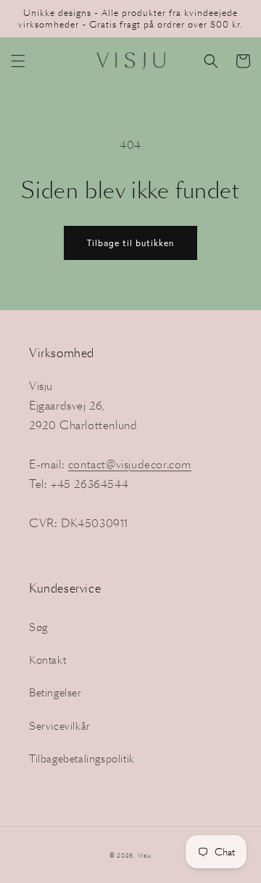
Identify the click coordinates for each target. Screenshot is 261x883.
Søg (38, 627)
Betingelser (55, 692)
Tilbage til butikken (130, 242)
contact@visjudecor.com (129, 464)
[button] (18, 61)
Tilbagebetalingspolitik (82, 759)
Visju (145, 855)
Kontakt (47, 660)
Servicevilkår (60, 726)
